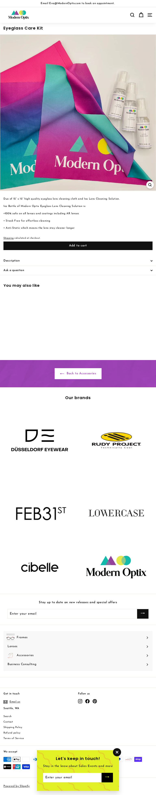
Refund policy (11, 733)
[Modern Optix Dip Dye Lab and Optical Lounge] (116, 567)
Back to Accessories (81, 373)
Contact (8, 722)
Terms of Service (13, 738)
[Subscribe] (142, 614)
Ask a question (13, 270)
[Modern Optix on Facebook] (87, 701)
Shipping (8, 238)
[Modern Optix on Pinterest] (95, 701)
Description (11, 260)
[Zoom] (150, 185)
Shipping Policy (12, 727)
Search (7, 716)
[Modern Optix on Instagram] (80, 701)
